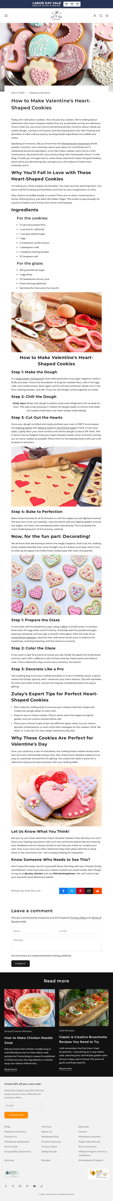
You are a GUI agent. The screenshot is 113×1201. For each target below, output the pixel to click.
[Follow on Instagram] (20, 1186)
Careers (82, 1131)
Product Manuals (51, 1141)
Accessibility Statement (17, 1151)
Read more (10, 1069)
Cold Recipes (67, 1030)
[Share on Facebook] (63, 891)
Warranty (83, 1126)
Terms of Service (87, 1146)
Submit (20, 963)
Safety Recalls (49, 1151)
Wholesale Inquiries (89, 1136)
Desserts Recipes (39, 92)
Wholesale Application (16, 1141)
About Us (46, 1131)
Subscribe (16, 1115)
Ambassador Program (90, 1160)
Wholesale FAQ (49, 1136)
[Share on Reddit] (97, 891)
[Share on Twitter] (72, 891)
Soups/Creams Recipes (18, 1031)
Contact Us (10, 1136)
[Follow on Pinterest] (27, 1186)
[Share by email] (89, 891)
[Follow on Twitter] (13, 1186)
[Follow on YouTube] (34, 1186)
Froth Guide (11, 1146)
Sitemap (9, 1160)
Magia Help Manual (89, 1141)
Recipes (45, 1160)
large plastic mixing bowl (30, 378)
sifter (64, 626)
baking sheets (24, 428)
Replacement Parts (15, 1131)
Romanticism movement (76, 143)
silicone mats (45, 428)
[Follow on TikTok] (41, 1186)
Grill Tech (46, 1126)
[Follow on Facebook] (5, 1186)
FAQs (7, 1126)
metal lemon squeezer (24, 637)
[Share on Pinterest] (80, 891)
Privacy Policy (78, 917)
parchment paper (67, 428)
